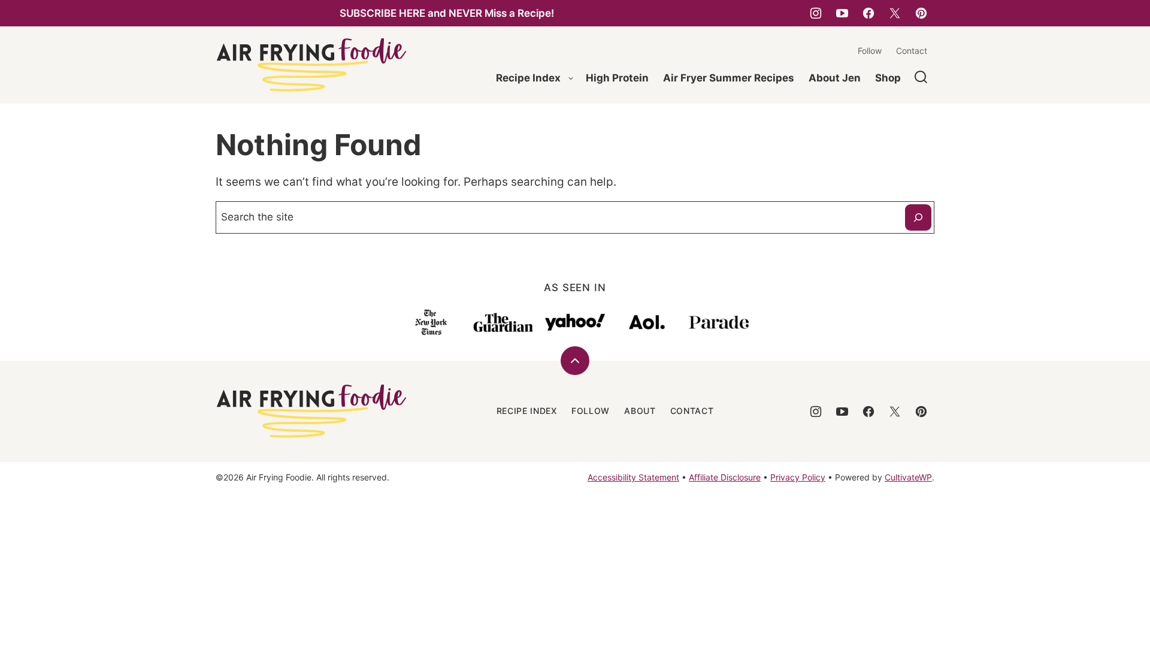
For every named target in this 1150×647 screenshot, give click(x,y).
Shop (888, 78)
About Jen (835, 78)
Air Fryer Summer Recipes (728, 78)
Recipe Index (528, 78)
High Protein (617, 78)
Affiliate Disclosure (725, 477)
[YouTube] (842, 13)
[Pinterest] (921, 13)
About (640, 411)
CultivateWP (908, 477)
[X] (895, 13)
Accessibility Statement (633, 477)
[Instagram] (816, 13)
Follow (870, 51)
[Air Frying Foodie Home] (311, 65)
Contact (911, 51)
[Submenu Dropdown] (570, 78)
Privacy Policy (797, 477)
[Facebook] (868, 13)
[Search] (921, 77)
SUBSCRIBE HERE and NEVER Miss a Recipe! (447, 13)
